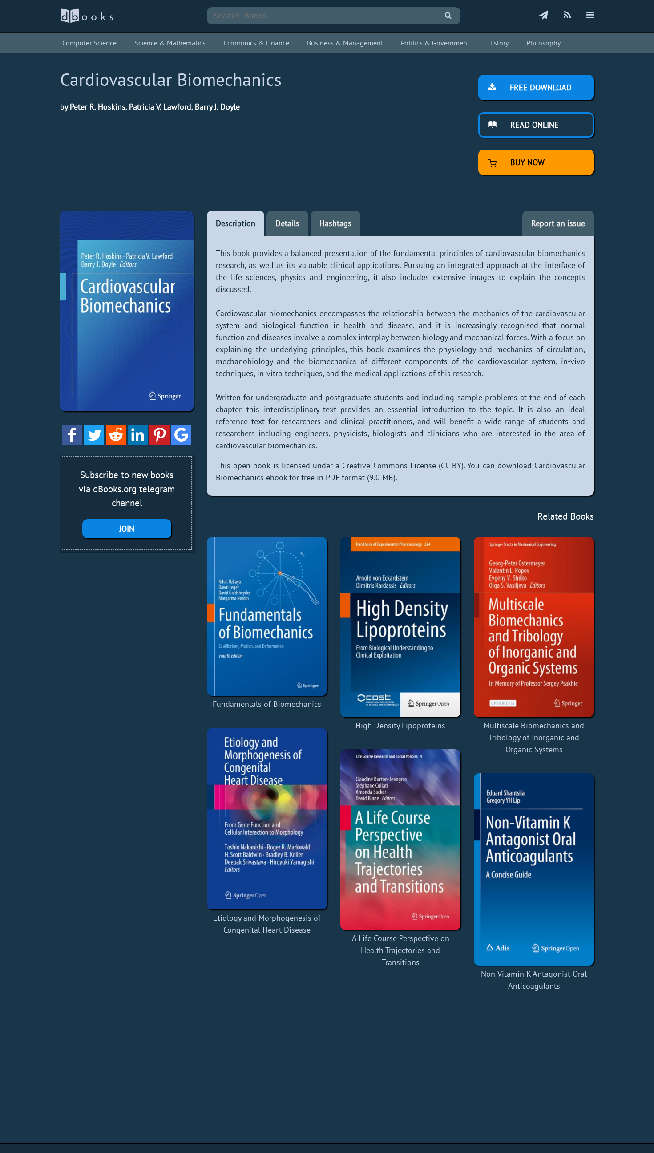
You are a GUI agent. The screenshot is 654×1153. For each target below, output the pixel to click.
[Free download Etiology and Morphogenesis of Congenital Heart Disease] (267, 819)
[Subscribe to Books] (543, 15)
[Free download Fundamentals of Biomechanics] (267, 616)
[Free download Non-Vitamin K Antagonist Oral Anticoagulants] (534, 869)
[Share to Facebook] (72, 442)
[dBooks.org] (86, 21)
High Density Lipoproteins (400, 725)
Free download (540, 87)
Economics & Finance (256, 42)
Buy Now (526, 162)
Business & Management (345, 42)
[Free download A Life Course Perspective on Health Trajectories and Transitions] (400, 839)
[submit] (448, 15)
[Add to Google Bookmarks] (181, 442)
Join (126, 529)
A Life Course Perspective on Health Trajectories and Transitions (400, 950)
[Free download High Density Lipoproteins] (400, 627)
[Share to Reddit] (116, 442)
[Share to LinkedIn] (138, 442)
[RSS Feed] (567, 15)
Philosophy (543, 42)
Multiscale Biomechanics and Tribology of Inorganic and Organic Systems (534, 737)
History (498, 42)
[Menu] (590, 15)
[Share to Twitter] (94, 442)
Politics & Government (435, 42)
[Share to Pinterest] (159, 442)
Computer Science (89, 42)
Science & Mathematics (170, 42)
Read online (533, 125)
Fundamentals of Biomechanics (267, 704)
